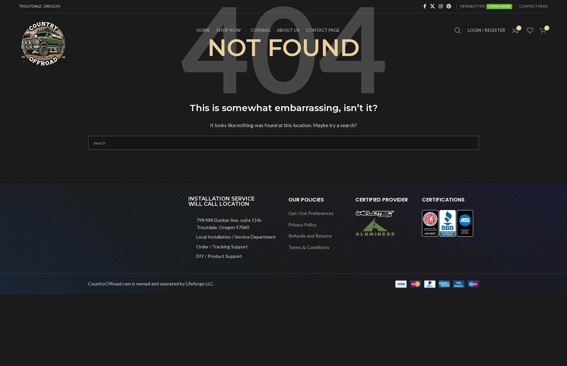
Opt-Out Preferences (311, 213)
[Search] (457, 30)
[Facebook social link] (424, 6)
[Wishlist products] (529, 30)
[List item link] (233, 224)
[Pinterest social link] (449, 6)
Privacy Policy (302, 224)
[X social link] (432, 6)
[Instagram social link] (441, 6)
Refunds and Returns (310, 236)
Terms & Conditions (308, 247)
